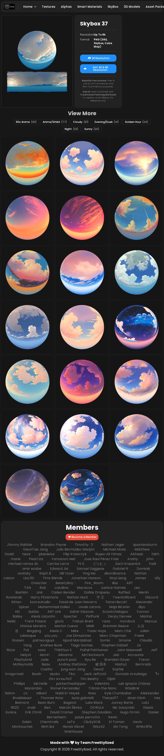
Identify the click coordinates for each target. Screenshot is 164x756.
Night (71, 129)
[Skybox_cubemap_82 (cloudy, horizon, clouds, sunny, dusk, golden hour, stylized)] (27, 491)
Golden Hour (136, 122)
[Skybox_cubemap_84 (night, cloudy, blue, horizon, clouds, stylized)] (82, 491)
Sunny (91, 129)
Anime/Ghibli (55, 122)
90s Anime (26, 122)
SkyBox (113, 6)
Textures (48, 6)
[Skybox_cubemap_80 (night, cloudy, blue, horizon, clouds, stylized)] (136, 327)
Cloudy (81, 122)
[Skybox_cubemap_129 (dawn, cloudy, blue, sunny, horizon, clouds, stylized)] (136, 382)
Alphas (66, 6)
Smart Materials (89, 6)
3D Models (132, 6)
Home (27, 6)
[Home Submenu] (35, 6)
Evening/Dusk (107, 122)
